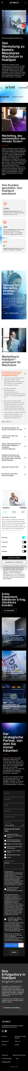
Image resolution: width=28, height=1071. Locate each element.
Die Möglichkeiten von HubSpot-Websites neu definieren (11, 706)
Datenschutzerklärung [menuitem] (19, 1055)
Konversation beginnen (11, 1007)
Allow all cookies (14, 557)
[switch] (24, 542)
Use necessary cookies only (14, 562)
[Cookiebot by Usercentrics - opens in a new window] (20, 508)
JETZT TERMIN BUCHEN (12, 313)
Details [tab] (14, 512)
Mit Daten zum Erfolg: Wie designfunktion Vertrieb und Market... (13, 640)
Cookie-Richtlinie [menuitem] (6, 1058)
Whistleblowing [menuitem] (6, 1062)
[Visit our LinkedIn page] (6, 1031)
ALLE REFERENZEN (9, 610)
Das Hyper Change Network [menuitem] (20, 1037)
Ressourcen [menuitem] (5, 1041)
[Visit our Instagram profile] (3, 1031)
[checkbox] (14, 846)
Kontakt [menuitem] (17, 1044)
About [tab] (23, 512)
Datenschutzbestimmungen (11, 886)
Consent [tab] (5, 512)
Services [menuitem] (4, 1036)
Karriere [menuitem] (4, 1044)
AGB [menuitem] (17, 1058)
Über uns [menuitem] (17, 1041)
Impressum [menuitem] (5, 1055)
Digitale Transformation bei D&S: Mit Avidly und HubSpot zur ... (13, 673)
